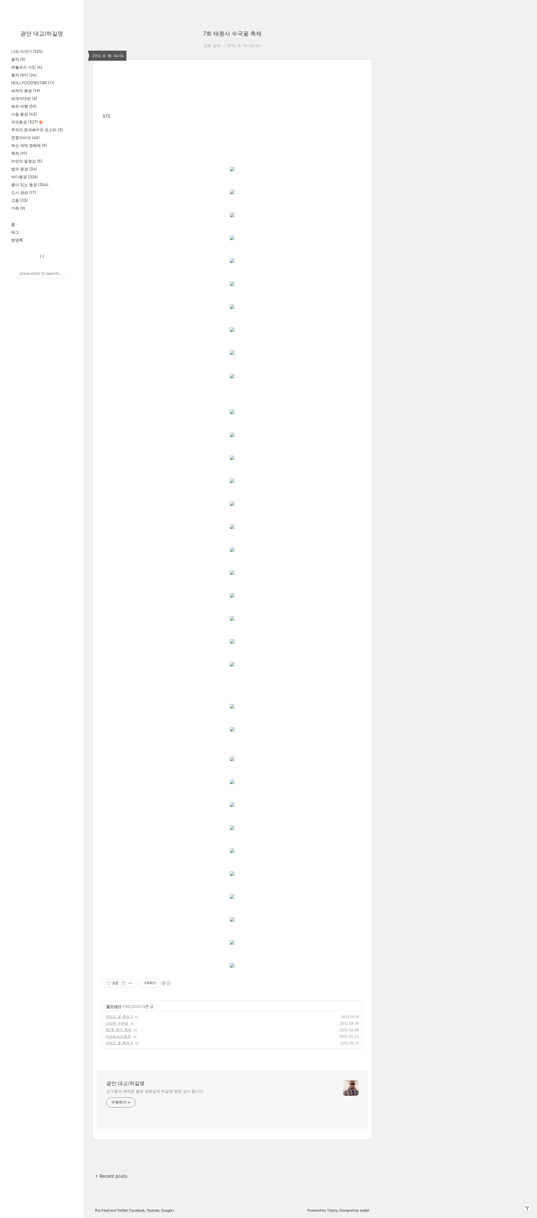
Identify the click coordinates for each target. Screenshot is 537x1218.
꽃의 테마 (24, 74)
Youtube (153, 1210)
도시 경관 (23, 192)
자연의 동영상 (26, 161)
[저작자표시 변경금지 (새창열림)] (166, 983)
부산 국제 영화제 (29, 145)
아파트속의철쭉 (118, 1036)
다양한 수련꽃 (116, 1023)
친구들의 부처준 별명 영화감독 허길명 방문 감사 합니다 (154, 1091)
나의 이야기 (27, 51)
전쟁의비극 (25, 137)
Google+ (168, 1210)
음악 (18, 59)
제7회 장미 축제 (118, 1029)
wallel (364, 1210)
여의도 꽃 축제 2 (119, 1016)
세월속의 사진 (26, 67)
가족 (18, 208)
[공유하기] (123, 983)
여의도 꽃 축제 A (119, 1043)
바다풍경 (24, 176)
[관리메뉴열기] (527, 1208)
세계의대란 (24, 98)
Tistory (332, 1210)
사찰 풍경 (24, 114)
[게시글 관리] (130, 983)
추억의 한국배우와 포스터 (37, 129)
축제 (19, 153)
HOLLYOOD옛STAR (33, 82)
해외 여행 (24, 106)
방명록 (17, 240)
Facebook (137, 1210)
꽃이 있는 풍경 (29, 184)
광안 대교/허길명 (41, 33)
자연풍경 (24, 121)
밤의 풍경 (24, 168)
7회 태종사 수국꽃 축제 (232, 33)
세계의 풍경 (25, 90)
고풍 (19, 200)
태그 (15, 232)
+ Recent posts (111, 1176)
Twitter (122, 1210)
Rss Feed (102, 1210)
